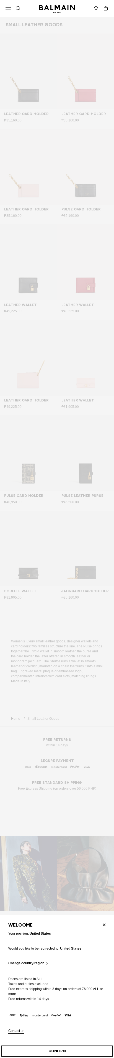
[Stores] (96, 8)
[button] (18, 8)
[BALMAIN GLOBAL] (57, 8)
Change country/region (26, 963)
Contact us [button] (16, 1031)
